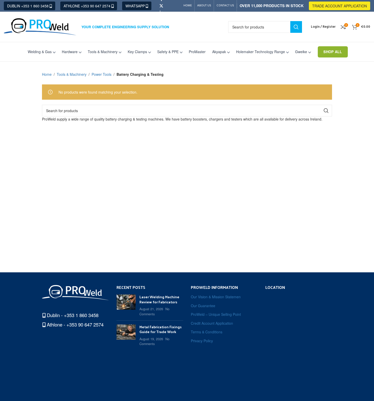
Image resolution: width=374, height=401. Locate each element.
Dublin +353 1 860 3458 (28, 5)
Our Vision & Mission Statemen (216, 296)
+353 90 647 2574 (85, 324)
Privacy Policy (202, 340)
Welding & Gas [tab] (40, 51)
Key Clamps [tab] (137, 51)
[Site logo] (40, 26)
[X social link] (161, 6)
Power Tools (101, 74)
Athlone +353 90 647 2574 (87, 5)
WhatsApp (135, 5)
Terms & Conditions (206, 332)
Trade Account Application (339, 5)
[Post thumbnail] (126, 305)
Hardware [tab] (70, 51)
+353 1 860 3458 (81, 315)
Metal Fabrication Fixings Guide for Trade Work (160, 329)
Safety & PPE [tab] (168, 51)
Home (47, 74)
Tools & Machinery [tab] (103, 51)
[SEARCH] (296, 27)
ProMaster (197, 51)
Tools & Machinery (72, 74)
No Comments (154, 311)
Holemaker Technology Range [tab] (260, 51)
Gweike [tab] (301, 51)
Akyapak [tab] (219, 51)
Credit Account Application (212, 323)
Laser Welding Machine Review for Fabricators (159, 299)
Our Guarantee (203, 305)
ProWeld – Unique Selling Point (216, 314)
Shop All (332, 51)
